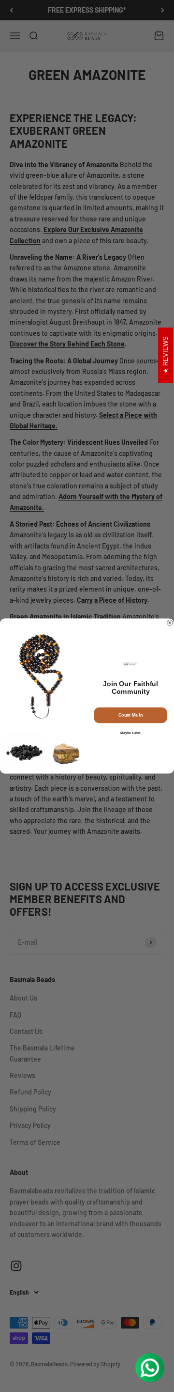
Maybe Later (130, 733)
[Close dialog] (170, 623)
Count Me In (130, 715)
